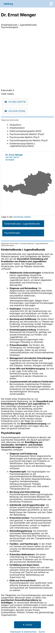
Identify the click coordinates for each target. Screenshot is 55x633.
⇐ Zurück (27, 624)
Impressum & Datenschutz (23, 631)
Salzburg (8, 3)
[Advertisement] (27, 59)
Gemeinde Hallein (22, 217)
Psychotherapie (12, 232)
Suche (42, 631)
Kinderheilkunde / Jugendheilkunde (22, 223)
